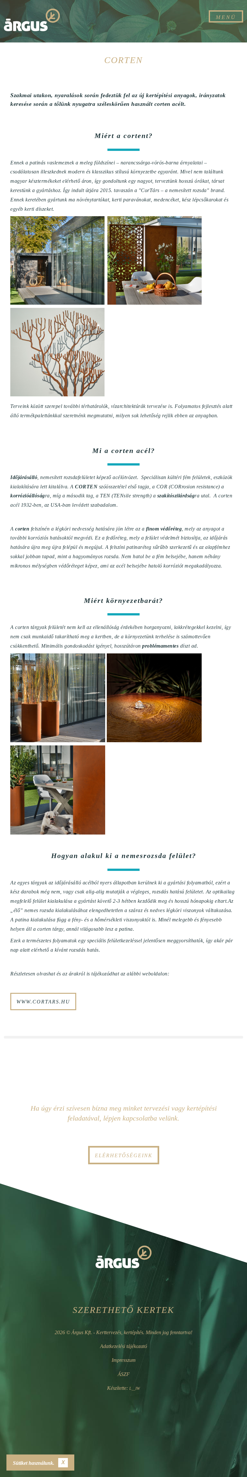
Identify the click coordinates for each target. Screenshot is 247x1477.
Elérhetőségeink (123, 1155)
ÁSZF (124, 1374)
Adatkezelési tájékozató (123, 1346)
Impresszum (124, 1360)
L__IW (134, 1388)
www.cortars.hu (43, 1001)
